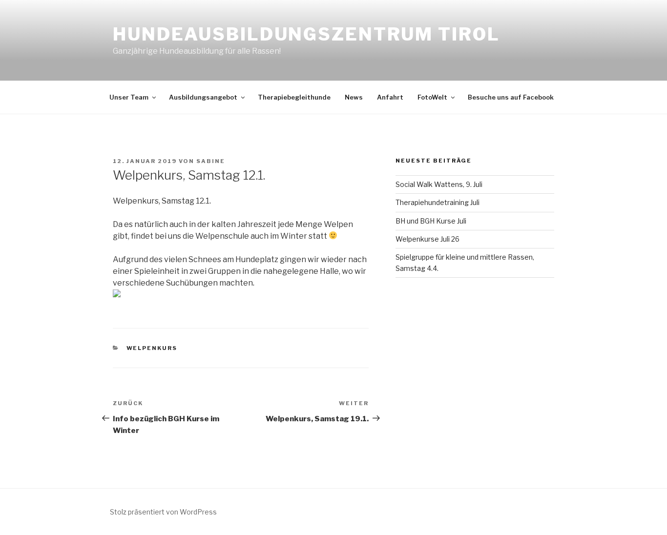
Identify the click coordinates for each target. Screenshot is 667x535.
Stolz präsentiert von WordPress (163, 512)
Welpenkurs (152, 348)
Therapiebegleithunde (294, 97)
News (354, 97)
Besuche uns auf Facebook (511, 97)
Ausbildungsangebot (203, 97)
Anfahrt (390, 97)
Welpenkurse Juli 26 (427, 239)
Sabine (210, 161)
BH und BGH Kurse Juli (431, 221)
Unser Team (128, 97)
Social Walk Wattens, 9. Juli (439, 184)
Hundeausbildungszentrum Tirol (306, 34)
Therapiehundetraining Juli (437, 202)
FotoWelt (432, 97)
